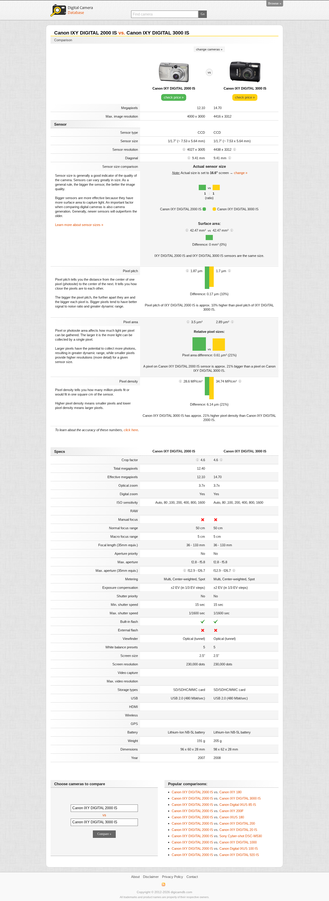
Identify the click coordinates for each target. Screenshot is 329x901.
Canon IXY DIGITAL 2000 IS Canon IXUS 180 (208, 817)
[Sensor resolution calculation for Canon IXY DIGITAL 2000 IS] (184, 149)
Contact (192, 877)
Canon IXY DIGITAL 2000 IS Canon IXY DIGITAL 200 (213, 823)
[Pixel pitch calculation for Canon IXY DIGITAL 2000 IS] (187, 270)
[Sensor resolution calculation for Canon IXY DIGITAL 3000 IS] (234, 149)
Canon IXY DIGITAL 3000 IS (245, 88)
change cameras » (209, 49)
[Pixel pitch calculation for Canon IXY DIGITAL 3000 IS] (229, 270)
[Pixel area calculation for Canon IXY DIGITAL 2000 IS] (188, 321)
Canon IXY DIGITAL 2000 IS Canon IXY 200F (208, 811)
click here (131, 430)
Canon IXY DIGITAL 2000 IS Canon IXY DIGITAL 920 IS (215, 855)
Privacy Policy (172, 877)
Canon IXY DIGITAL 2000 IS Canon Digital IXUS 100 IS (215, 848)
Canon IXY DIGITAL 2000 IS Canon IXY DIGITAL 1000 (214, 842)
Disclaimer (151, 877)
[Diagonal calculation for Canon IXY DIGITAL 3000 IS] (229, 157)
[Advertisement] (95, 74)
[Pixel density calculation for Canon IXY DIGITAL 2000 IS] (180, 381)
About (135, 877)
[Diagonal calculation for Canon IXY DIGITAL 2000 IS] (189, 157)
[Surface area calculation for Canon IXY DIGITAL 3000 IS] (231, 230)
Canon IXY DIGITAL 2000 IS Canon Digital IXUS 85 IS (214, 804)
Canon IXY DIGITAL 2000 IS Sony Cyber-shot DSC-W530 (217, 836)
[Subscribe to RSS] (163, 884)
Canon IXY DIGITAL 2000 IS (173, 88)
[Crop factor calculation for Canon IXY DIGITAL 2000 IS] (197, 459)
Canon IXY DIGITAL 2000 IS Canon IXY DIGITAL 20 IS (214, 830)
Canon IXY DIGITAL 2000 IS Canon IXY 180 (206, 792)
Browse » (274, 3)
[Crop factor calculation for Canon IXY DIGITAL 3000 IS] (221, 459)
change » (240, 173)
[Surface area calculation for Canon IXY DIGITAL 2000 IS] (187, 230)
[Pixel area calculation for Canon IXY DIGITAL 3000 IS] (232, 321)
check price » (174, 97)
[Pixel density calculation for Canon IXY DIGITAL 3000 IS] (240, 381)
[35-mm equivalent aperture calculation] (184, 570)
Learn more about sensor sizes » (79, 225)
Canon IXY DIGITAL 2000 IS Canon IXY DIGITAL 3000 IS (216, 798)
